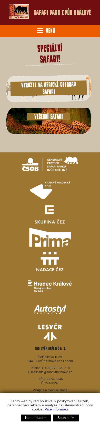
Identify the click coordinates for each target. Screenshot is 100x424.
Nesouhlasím (35, 418)
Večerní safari (48, 116)
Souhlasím (66, 418)
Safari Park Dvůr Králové (62, 12)
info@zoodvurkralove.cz (55, 372)
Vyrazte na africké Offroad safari (48, 87)
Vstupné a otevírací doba (50, 390)
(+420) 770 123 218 (56, 368)
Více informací (56, 409)
